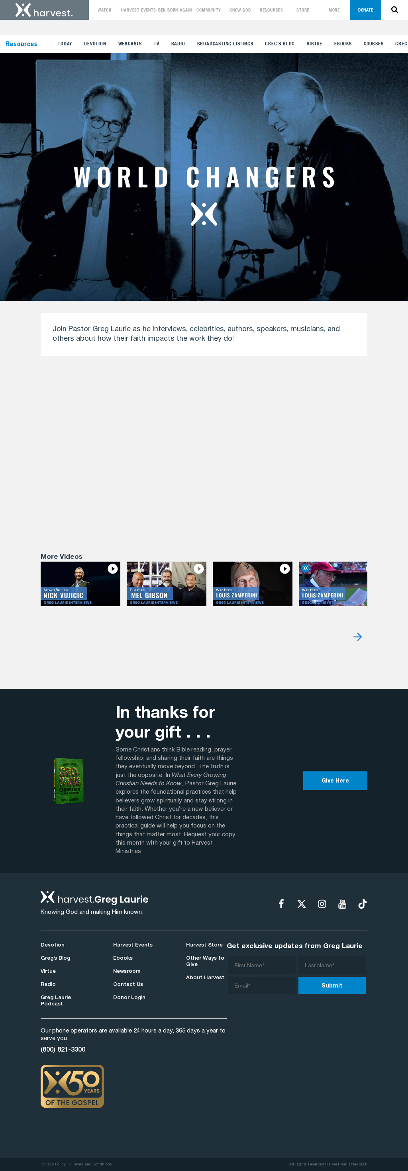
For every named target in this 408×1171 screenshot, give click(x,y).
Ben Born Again (175, 10)
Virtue (314, 44)
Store (302, 10)
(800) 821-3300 (63, 1050)
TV (156, 44)
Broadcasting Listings (225, 44)
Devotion (95, 44)
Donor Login (129, 997)
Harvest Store (204, 945)
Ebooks (343, 44)
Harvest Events (138, 10)
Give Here (335, 781)
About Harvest (205, 978)
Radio (178, 44)
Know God (240, 10)
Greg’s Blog (280, 44)
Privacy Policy (53, 1164)
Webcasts (130, 44)
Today (65, 44)
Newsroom (126, 971)
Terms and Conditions (92, 1164)
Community (208, 10)
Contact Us (128, 984)
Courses (374, 44)
